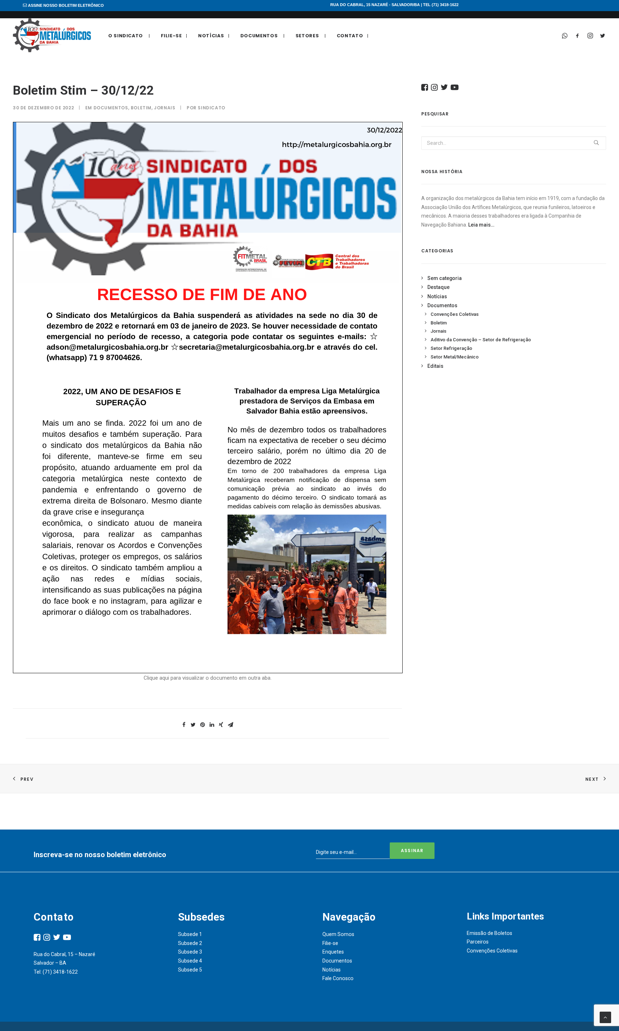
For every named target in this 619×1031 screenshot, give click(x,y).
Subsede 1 (190, 934)
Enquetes (333, 952)
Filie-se (171, 36)
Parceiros (478, 942)
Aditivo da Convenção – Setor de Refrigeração (481, 339)
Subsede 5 (190, 970)
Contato (350, 36)
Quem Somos (338, 934)
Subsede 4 (190, 961)
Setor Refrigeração (451, 348)
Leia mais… (481, 225)
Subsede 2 (190, 943)
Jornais (164, 108)
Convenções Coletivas (455, 314)
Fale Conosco (338, 978)
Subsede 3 (190, 952)
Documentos (259, 36)
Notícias (211, 36)
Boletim (141, 108)
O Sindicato (125, 36)
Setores (307, 36)
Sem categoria (444, 278)
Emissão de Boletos (489, 933)
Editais (435, 366)
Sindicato (211, 108)
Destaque (438, 287)
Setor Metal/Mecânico (455, 357)
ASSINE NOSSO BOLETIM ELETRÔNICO (65, 5)
